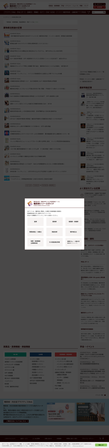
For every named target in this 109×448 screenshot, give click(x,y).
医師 (35, 221)
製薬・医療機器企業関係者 (35, 242)
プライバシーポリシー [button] (78, 445)
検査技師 (54, 232)
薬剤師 (54, 221)
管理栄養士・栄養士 (35, 232)
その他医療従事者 (54, 242)
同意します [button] (101, 445)
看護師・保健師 (73, 221)
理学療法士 (73, 232)
